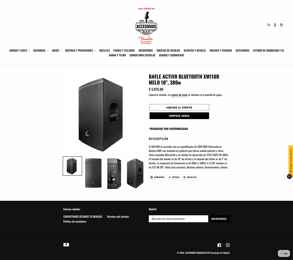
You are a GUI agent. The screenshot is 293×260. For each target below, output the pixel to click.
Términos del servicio (118, 216)
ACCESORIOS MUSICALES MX (197, 252)
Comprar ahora (179, 116)
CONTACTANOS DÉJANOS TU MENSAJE (82, 216)
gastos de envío (179, 95)
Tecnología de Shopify (220, 252)
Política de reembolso (74, 221)
